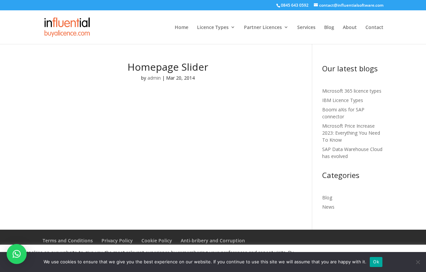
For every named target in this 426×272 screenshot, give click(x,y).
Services (306, 27)
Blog (329, 27)
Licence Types (213, 27)
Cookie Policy (156, 240)
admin (154, 78)
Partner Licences (263, 27)
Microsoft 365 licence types (351, 91)
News (328, 207)
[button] (17, 254)
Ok (376, 261)
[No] (417, 262)
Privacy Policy (117, 240)
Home (181, 27)
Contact (374, 27)
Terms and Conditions (68, 240)
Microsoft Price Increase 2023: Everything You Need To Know (351, 133)
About (350, 27)
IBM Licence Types (342, 100)
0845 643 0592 (295, 5)
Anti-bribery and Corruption (213, 240)
